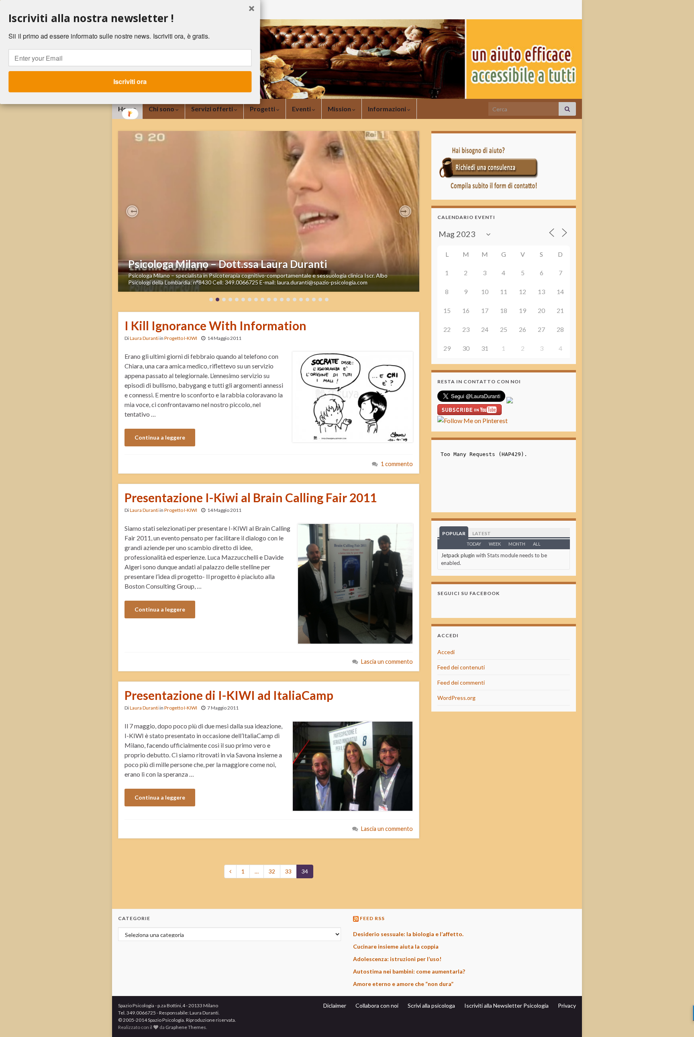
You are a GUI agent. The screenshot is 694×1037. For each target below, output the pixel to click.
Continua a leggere (160, 437)
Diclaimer (334, 1005)
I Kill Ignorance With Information (215, 325)
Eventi (302, 108)
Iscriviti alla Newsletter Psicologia (506, 1005)
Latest (481, 533)
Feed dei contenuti (461, 667)
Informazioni (387, 108)
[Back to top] (676, 1019)
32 (272, 871)
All (537, 543)
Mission (340, 108)
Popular (453, 533)
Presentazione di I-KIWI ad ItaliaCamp (229, 695)
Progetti (263, 108)
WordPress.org (456, 697)
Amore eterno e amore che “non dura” (403, 983)
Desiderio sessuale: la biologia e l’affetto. (408, 934)
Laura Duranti (144, 338)
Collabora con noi (376, 1005)
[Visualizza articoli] (268, 211)
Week (495, 543)
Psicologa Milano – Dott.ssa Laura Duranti (227, 264)
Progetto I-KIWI (180, 338)
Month (516, 543)
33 (288, 871)
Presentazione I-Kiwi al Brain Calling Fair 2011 (251, 497)
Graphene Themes (185, 1027)
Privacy (567, 1005)
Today (474, 543)
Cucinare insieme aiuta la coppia (396, 946)
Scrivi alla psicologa (431, 1005)
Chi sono (162, 108)
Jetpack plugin (458, 555)
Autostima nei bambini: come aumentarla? (409, 971)
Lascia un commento (387, 661)
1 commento (397, 463)
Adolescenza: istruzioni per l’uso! (397, 958)
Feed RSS (372, 918)
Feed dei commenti (461, 682)
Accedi (446, 651)
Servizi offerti (212, 108)
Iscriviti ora (130, 81)
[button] (132, 211)
